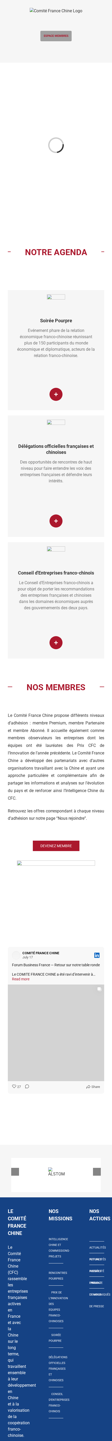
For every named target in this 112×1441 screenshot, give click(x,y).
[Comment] (25, 1086)
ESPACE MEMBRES (56, 36)
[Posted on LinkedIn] (97, 955)
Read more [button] (20, 979)
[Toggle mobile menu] (56, 50)
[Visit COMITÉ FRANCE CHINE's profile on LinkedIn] (16, 955)
